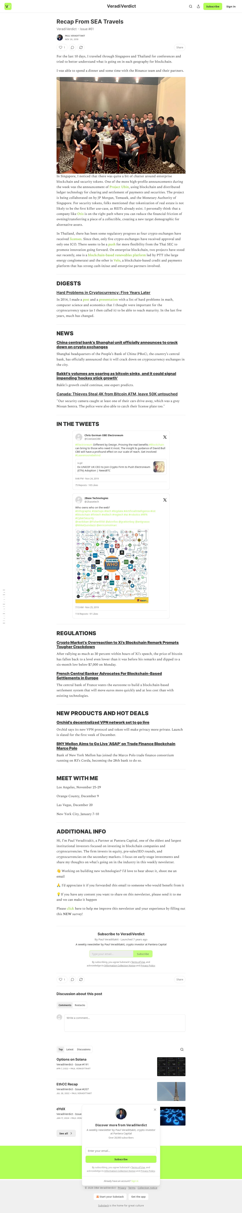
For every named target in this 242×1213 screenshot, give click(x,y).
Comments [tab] (65, 1005)
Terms (132, 1187)
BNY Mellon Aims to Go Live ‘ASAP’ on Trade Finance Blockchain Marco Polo (116, 745)
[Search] (190, 6)
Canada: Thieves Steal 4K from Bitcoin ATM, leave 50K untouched (117, 394)
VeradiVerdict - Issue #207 (73, 1089)
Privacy (122, 1187)
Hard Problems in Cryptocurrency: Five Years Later (103, 292)
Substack (103, 1205)
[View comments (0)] (72, 47)
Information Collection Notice (120, 1170)
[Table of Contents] (3, 606)
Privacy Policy (148, 1170)
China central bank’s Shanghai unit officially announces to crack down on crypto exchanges (117, 344)
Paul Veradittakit (75, 36)
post (86, 299)
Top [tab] (61, 1049)
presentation (108, 299)
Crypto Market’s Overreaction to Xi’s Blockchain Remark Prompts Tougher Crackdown (118, 644)
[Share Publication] (198, 6)
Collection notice (147, 1187)
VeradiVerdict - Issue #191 (73, 1064)
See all (63, 1133)
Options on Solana (71, 1059)
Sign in (231, 6)
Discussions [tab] (83, 1049)
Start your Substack (112, 1196)
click (71, 908)
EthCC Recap (67, 1084)
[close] (155, 1109)
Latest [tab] (70, 1049)
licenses (75, 239)
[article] (121, 1067)
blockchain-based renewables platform (117, 255)
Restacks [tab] (80, 1005)
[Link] (51, 283)
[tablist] (72, 1005)
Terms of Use (138, 1167)
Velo (117, 260)
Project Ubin (119, 187)
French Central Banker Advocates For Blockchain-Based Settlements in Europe (109, 675)
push (112, 244)
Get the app (138, 1196)
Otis (80, 214)
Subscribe (212, 6)
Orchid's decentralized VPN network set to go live (103, 722)
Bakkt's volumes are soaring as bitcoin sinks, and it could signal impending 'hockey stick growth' (116, 375)
